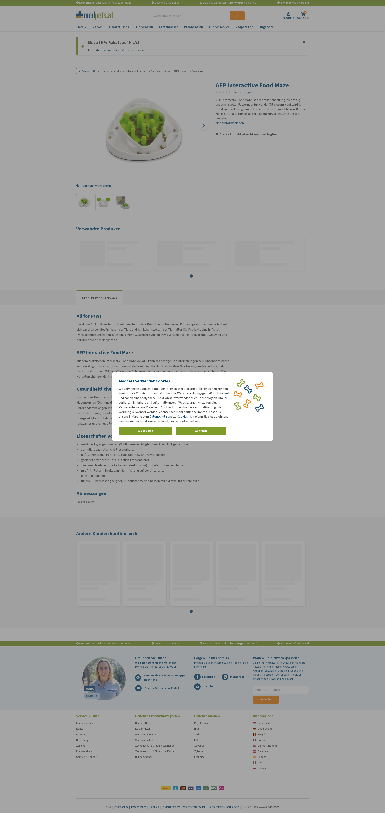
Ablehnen (201, 431)
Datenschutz (158, 416)
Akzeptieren (145, 431)
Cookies (182, 416)
